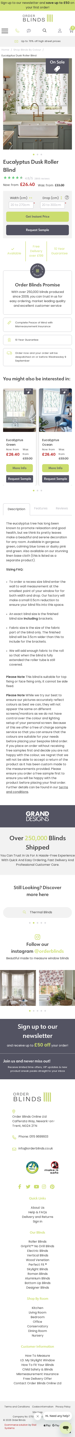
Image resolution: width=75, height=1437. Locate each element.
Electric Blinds (37, 1251)
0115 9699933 (38, 1136)
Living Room (37, 1312)
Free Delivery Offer (37, 1378)
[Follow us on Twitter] (29, 1187)
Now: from (10, 185)
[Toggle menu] (5, 30)
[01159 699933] (17, 31)
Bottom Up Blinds (38, 1283)
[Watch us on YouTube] (37, 1187)
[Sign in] (59, 31)
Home (5, 50)
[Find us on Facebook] (20, 1187)
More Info (19, 468)
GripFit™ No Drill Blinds (37, 1246)
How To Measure (37, 1355)
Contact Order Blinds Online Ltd (37, 1383)
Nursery (37, 1335)
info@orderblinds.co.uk (35, 1148)
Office (37, 1322)
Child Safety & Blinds (37, 1369)
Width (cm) (19, 198)
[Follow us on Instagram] (45, 1187)
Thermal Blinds (40, 912)
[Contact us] (29, 31)
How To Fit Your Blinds (37, 1365)
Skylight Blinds (37, 1269)
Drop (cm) (50, 198)
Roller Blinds (37, 1241)
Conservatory (37, 1326)
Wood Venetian (37, 1260)
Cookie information (42, 1407)
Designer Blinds (37, 1287)
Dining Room (37, 1331)
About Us (37, 1207)
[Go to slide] (30, 923)
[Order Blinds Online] (37, 1097)
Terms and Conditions (17, 1407)
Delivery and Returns (37, 1217)
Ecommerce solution (16, 1425)
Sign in (37, 1221)
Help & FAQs (37, 1212)
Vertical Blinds (37, 1255)
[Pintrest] (53, 1187)
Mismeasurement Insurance (37, 1374)
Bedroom (38, 1317)
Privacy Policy (63, 1407)
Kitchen (37, 1308)
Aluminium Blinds (37, 1278)
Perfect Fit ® (37, 1264)
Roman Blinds (38, 1274)
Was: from (45, 185)
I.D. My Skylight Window (37, 1360)
